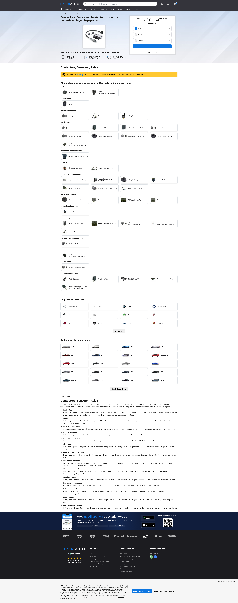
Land (91, 554)
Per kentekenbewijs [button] (151, 52)
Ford (129, 323)
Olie (112, 9)
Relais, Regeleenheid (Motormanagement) (134, 199)
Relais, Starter (73, 243)
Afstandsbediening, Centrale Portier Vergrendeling (78, 287)
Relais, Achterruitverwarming (108, 128)
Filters (119, 9)
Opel (70, 315)
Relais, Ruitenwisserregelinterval (77, 255)
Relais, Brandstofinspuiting (107, 223)
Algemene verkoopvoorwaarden (130, 556)
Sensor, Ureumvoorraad (76, 232)
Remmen (128, 9)
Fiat (70, 323)
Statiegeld (93, 566)
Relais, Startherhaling (105, 116)
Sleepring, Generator (75, 168)
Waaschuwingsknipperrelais (107, 188)
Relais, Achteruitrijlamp (135, 188)
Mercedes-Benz (74, 306)
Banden (93, 9)
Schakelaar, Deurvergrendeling (74, 279)
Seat (99, 315)
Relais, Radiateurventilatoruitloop (107, 92)
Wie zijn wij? (124, 554)
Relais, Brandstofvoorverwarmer (135, 223)
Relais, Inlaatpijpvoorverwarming (165, 223)
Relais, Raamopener (75, 136)
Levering (93, 559)
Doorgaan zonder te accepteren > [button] (227, 581)
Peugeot (101, 323)
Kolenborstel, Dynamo (105, 168)
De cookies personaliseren (164, 591)
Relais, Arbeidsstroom (105, 200)
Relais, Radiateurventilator (77, 92)
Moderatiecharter (126, 571)
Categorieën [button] (67, 9)
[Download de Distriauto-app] (148, 517)
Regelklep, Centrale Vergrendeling (134, 279)
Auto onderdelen (81, 9)
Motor (137, 9)
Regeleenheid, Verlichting (77, 180)
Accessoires (103, 9)
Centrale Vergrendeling (165, 279)
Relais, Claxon (73, 128)
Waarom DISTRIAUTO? (97, 556)
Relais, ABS (72, 104)
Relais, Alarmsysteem (105, 136)
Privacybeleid (124, 569)
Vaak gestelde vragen (97, 564)
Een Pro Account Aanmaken (99, 561)
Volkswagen (162, 306)
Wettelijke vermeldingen (128, 566)
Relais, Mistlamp (132, 180)
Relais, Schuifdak (162, 128)
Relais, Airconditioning (75, 212)
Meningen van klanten (127, 564)
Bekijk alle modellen (119, 389)
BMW (130, 306)
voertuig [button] (77, 52)
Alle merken (119, 331)
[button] (162, 4)
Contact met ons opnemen (129, 559)
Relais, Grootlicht (74, 188)
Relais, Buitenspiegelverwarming (77, 144)
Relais (159, 200)
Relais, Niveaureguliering (76, 267)
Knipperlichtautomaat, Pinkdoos (105, 179)
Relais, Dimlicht (162, 180)
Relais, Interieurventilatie (135, 128)
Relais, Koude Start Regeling (77, 116)
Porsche (160, 323)
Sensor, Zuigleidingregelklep (78, 156)
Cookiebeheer (124, 561)
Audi (99, 306)
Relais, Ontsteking (133, 116)
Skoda (130, 315)
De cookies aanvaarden (142, 591)
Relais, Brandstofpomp (76, 223)
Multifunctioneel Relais (76, 200)
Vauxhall (160, 315)
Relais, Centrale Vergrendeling (103, 279)
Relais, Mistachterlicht (164, 136)
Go (152, 46)
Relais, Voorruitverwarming (136, 136)
